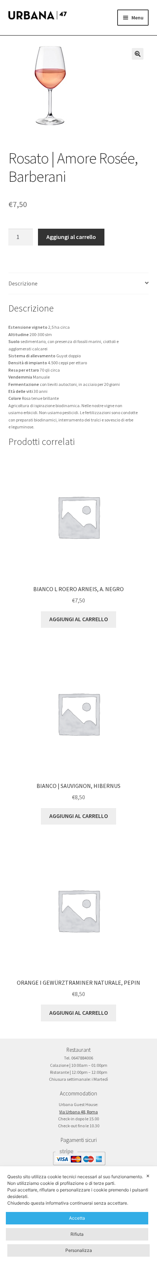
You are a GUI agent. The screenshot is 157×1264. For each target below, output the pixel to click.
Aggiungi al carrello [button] (78, 619)
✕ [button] (148, 1176)
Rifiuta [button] (77, 1234)
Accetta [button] (77, 1218)
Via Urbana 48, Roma (78, 1111)
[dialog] (78, 1215)
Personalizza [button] (78, 1250)
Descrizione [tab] (23, 283)
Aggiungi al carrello (71, 236)
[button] (137, 54)
